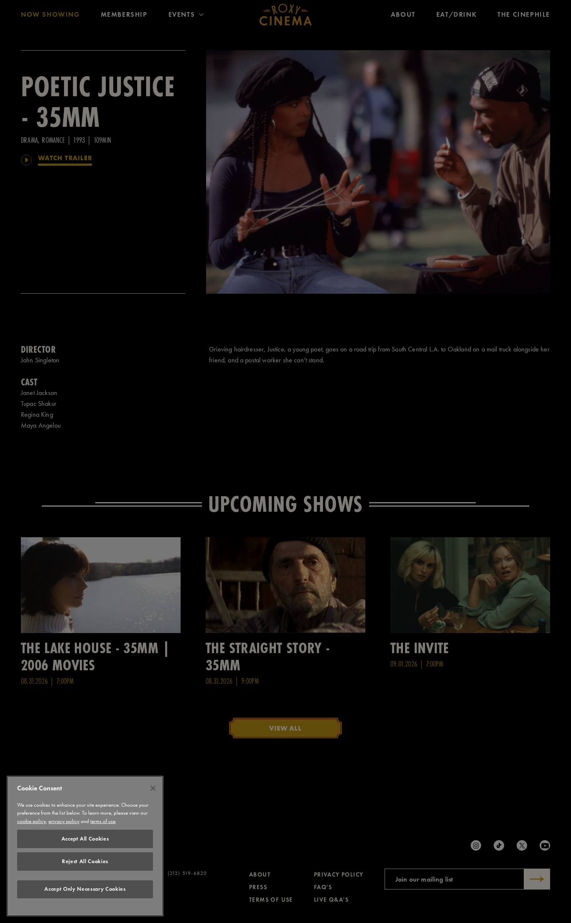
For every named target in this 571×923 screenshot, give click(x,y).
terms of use (102, 821)
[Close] (153, 788)
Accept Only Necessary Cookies (84, 889)
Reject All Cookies (85, 861)
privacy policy (63, 821)
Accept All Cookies (85, 838)
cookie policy (31, 821)
